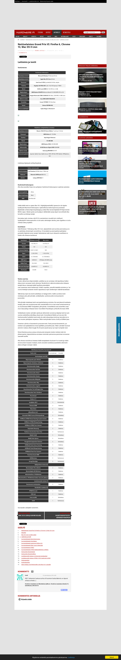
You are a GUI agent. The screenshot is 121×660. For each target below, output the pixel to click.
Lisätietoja (71, 657)
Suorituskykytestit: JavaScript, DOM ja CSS (31, 543)
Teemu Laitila (40, 50)
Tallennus (99, 36)
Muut (56, 36)
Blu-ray (17, 36)
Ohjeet (74, 36)
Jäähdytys (33, 36)
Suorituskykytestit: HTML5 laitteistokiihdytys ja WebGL (34, 549)
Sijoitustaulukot (25, 560)
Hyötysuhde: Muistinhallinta (28, 554)
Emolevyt (25, 36)
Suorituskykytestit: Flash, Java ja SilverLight (32, 545)
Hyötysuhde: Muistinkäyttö (28, 551)
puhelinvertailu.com (34, 1)
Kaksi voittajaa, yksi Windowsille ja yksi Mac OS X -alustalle (36, 564)
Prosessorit (82, 36)
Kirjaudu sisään (26, 599)
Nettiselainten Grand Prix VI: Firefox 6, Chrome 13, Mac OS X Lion (42, 39)
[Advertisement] (60, 16)
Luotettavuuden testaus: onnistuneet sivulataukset (34, 556)
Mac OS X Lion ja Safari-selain (28, 534)
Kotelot (42, 36)
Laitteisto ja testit (64, 39)
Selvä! (112, 657)
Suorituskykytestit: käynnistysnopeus (30, 539)
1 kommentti (22, 52)
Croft (26, 575)
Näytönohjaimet (65, 36)
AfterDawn (17, 1)
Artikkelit (22, 39)
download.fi (24, 1)
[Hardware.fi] (25, 32)
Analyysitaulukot (25, 562)
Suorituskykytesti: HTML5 (27, 547)
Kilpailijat (23, 532)
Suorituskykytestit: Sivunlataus (29, 541)
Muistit (49, 36)
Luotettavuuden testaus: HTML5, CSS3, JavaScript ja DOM (35, 558)
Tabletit (91, 36)
